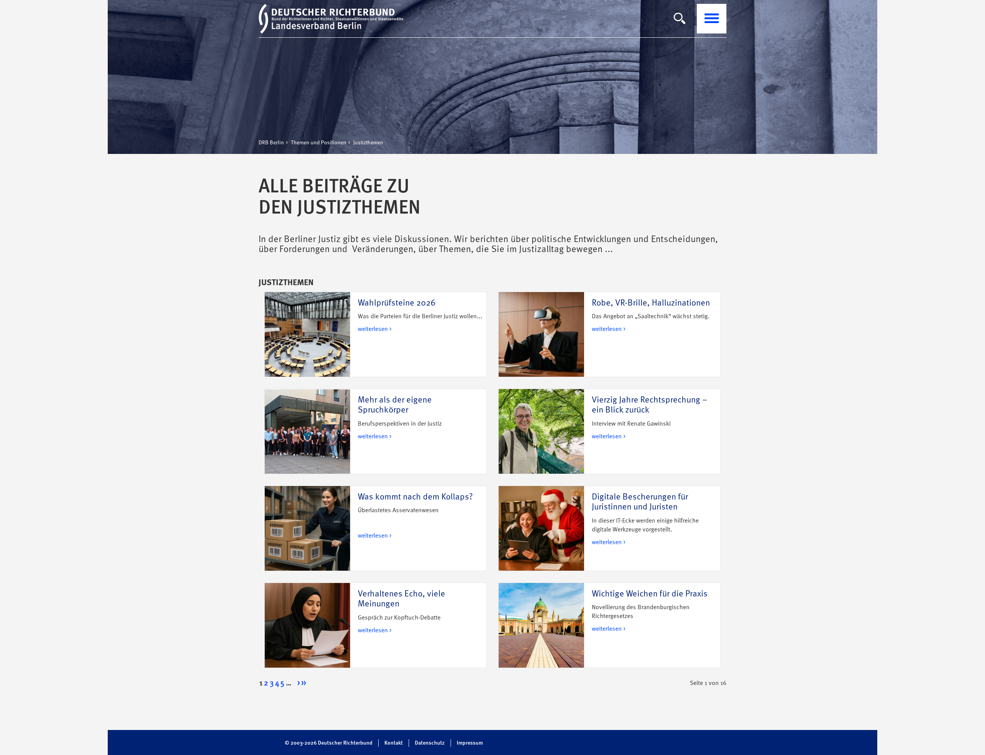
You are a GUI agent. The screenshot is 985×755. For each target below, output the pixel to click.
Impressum (470, 743)
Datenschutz (430, 743)
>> (303, 683)
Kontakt (393, 743)
